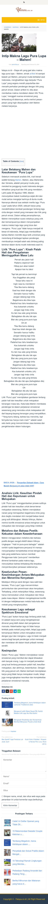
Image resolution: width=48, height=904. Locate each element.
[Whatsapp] (19, 691)
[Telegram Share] (15, 691)
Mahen (18, 179)
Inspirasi (13, 731)
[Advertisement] (24, 133)
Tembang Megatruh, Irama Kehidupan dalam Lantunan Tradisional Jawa (30, 703)
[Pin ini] (11, 691)
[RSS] (24, 2)
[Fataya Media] (24, 9)
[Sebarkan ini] (3, 691)
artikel (32, 73)
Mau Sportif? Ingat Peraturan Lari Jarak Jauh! (12, 739)
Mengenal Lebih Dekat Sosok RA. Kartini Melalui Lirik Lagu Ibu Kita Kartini (28, 712)
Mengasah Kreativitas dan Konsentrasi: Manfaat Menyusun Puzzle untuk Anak (28, 721)
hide (21, 161)
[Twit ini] (7, 691)
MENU (42, 20)
